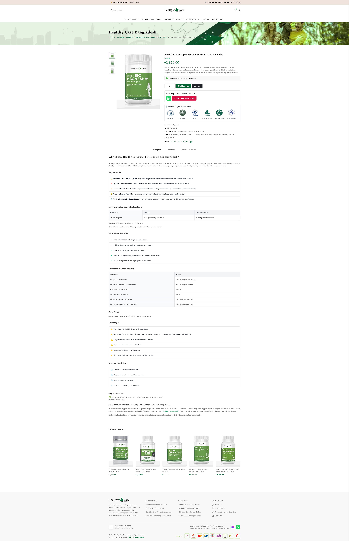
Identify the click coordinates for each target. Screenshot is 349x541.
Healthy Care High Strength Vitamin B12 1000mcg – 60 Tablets (228, 470)
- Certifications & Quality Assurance (158, 512)
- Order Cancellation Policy (188, 508)
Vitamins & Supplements (134, 37)
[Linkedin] (239, 2)
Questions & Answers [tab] (188, 149)
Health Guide (219, 508)
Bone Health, (183, 134)
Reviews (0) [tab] (171, 149)
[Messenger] (232, 526)
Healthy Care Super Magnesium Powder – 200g (119, 470)
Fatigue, (224, 134)
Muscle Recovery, (206, 134)
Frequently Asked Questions (225, 512)
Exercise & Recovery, (181, 131)
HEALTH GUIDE (192, 19)
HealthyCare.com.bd (170, 411)
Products (119, 37)
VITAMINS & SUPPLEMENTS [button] (150, 19)
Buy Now (197, 86)
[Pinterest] (237, 2)
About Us (218, 504)
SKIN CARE (169, 19)
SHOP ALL (180, 19)
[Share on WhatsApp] (183, 141)
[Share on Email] (187, 141)
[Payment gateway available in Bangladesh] (208, 535)
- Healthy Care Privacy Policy (189, 512)
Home (111, 37)
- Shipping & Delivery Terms (189, 504)
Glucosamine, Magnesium (155, 37)
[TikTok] (234, 2)
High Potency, (173, 134)
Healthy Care (174, 125)
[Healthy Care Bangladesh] (174, 10)
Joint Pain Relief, (194, 134)
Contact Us (218, 515)
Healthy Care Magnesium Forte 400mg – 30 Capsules (146, 470)
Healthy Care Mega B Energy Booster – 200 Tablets (198, 470)
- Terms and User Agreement (189, 515)
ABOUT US (205, 19)
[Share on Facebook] (171, 141)
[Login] (239, 10)
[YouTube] (228, 2)
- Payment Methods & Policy (156, 504)
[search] (111, 10)
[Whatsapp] (238, 526)
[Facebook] (225, 2)
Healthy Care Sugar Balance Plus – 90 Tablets (173, 470)
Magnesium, (217, 134)
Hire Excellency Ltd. (136, 537)
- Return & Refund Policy (154, 508)
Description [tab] (157, 149)
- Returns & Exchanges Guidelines (158, 515)
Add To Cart (184, 86)
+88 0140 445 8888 (123, 526)
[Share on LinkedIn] (179, 141)
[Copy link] (191, 141)
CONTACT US (217, 19)
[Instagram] (231, 2)
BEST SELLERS (130, 19)
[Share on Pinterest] (175, 141)
